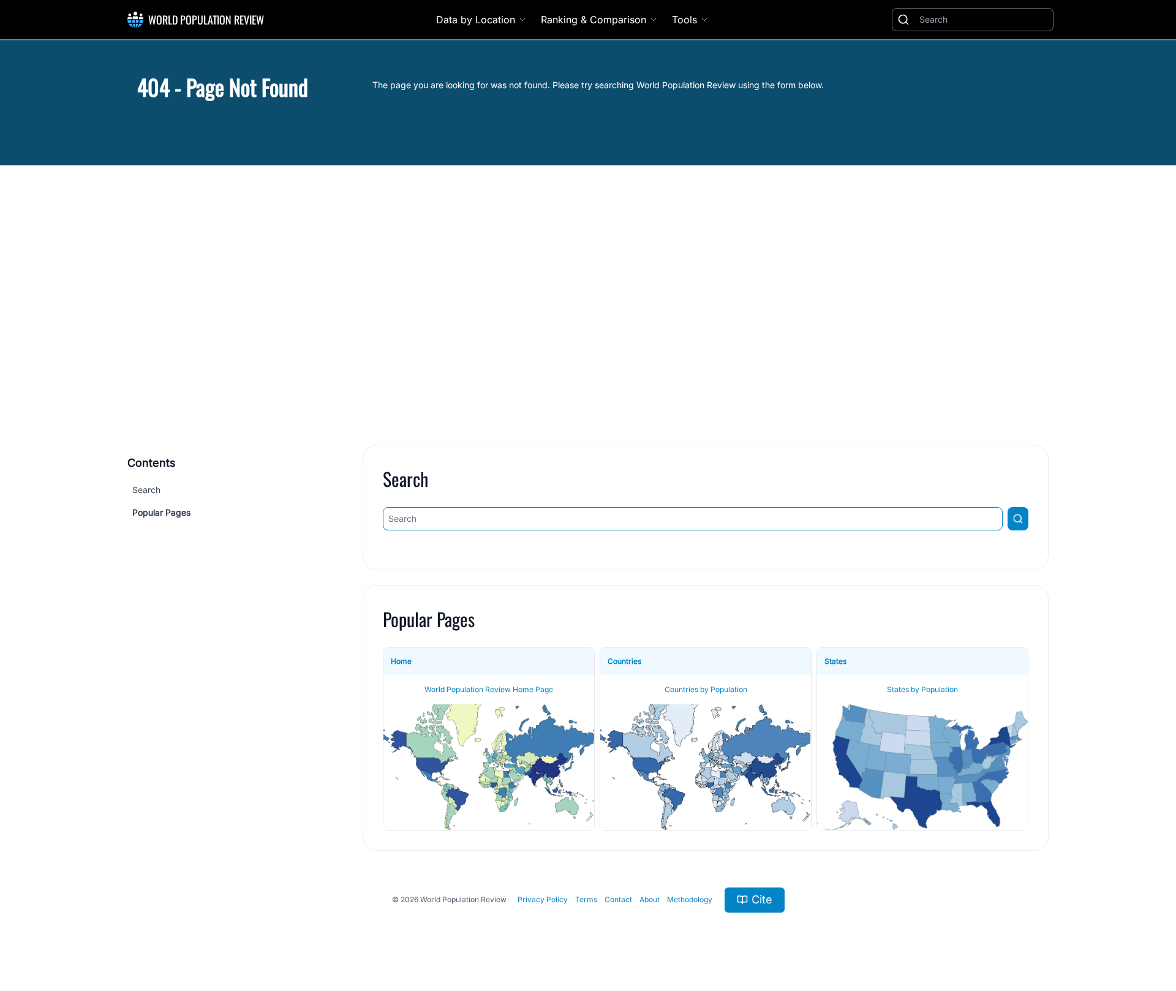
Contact (618, 899)
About (649, 899)
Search (146, 489)
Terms (586, 899)
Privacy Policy (543, 899)
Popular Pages (161, 512)
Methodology (689, 899)
